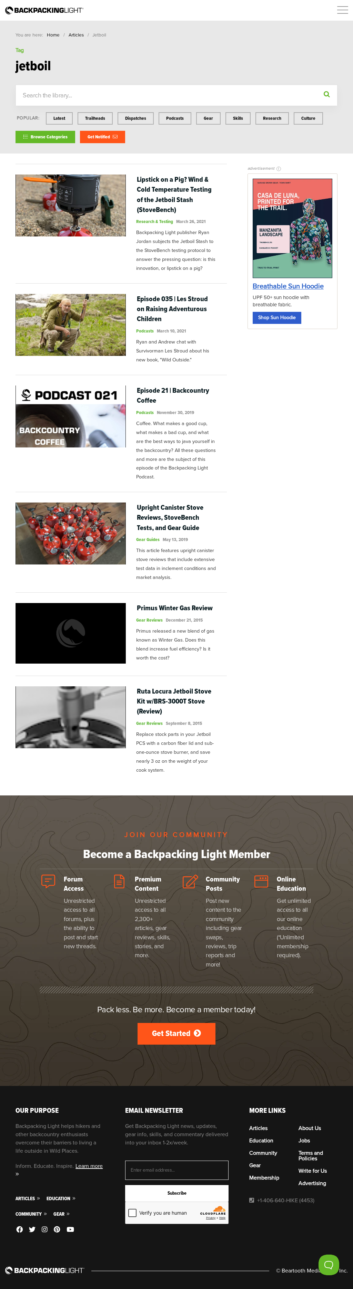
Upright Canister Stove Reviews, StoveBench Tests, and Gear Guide (170, 517)
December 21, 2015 (184, 620)
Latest (59, 118)
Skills (238, 118)
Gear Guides (148, 539)
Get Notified (99, 137)
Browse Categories (49, 137)
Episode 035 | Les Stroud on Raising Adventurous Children (172, 309)
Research (272, 118)
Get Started (172, 1033)
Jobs (304, 1140)
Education (59, 1199)
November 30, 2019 (175, 412)
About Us (310, 1128)
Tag (20, 50)
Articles (76, 35)
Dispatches (135, 118)
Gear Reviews (149, 620)
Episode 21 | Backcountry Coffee (173, 395)
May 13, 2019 (175, 539)
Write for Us (313, 1171)
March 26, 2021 (191, 221)
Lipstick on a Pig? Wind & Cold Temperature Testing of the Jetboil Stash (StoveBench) (174, 194)
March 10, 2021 (171, 331)
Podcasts (175, 118)
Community (29, 1214)
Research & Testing (154, 221)
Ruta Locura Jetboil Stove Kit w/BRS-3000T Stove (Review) (174, 701)
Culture (308, 118)
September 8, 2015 (184, 723)
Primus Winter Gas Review (175, 608)
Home (53, 35)
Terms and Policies (311, 1156)
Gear (208, 118)
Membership (264, 1177)
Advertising (312, 1183)
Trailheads (95, 118)
